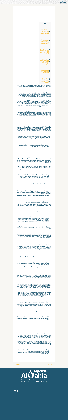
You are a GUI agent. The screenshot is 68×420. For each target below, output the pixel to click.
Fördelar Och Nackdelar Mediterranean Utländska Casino (44, 58)
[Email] (15, 391)
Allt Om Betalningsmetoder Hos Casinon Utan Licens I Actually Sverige (44, 50)
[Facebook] (17, 391)
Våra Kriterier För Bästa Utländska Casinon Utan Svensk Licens (44, 68)
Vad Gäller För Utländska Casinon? (45, 74)
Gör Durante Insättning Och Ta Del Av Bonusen (44, 65)
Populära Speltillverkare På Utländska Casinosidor (45, 77)
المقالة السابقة (50, 364)
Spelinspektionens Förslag (45, 70)
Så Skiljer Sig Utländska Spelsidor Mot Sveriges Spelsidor (44, 60)
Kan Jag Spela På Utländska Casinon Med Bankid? (45, 26)
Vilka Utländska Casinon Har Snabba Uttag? (45, 48)
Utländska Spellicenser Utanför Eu (44, 46)
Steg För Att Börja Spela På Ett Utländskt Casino (44, 82)
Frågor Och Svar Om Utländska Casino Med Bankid (44, 72)
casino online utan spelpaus (47, 116)
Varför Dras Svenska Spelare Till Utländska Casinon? (44, 75)
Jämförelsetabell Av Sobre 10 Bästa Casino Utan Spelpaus (45, 39)
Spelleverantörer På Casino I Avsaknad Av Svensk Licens (45, 56)
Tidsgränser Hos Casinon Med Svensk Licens (44, 37)
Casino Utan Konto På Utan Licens (45, 32)
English (4, 2)
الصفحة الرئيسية (32, 2)
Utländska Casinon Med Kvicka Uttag (44, 66)
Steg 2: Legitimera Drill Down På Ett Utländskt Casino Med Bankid (44, 35)
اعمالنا (16, 2)
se (50, 11)
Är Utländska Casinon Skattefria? (44, 78)
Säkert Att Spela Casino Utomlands (45, 80)
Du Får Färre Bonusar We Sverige (44, 61)
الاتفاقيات (12, 2)
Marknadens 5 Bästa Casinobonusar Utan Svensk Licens (45, 41)
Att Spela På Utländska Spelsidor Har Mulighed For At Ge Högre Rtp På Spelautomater (44, 29)
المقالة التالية (18, 364)
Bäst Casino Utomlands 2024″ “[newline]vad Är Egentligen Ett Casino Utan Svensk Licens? (44, 44)
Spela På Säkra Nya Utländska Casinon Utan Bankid (44, 27)
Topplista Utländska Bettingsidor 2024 (44, 34)
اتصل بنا (8, 2)
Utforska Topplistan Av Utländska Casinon (45, 55)
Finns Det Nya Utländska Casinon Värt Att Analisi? (44, 53)
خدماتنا (20, 2)
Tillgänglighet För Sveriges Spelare (45, 63)
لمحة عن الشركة (25, 2)
